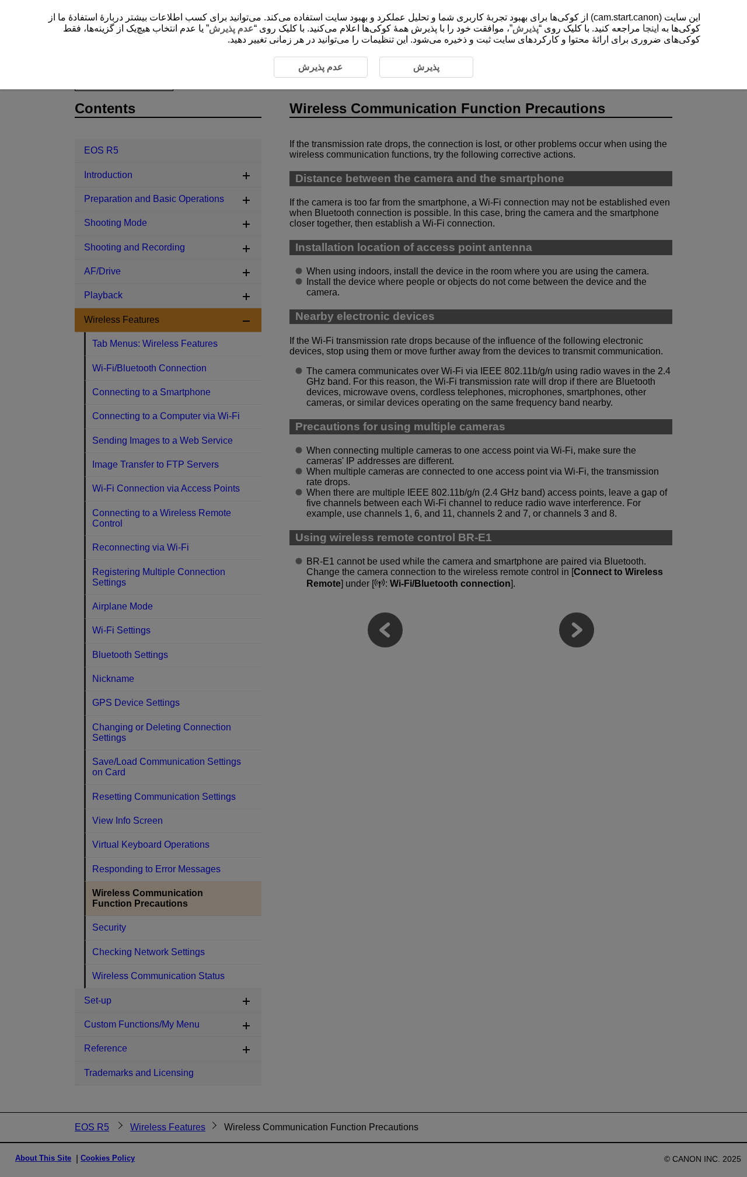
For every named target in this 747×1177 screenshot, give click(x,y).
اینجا (651, 28)
